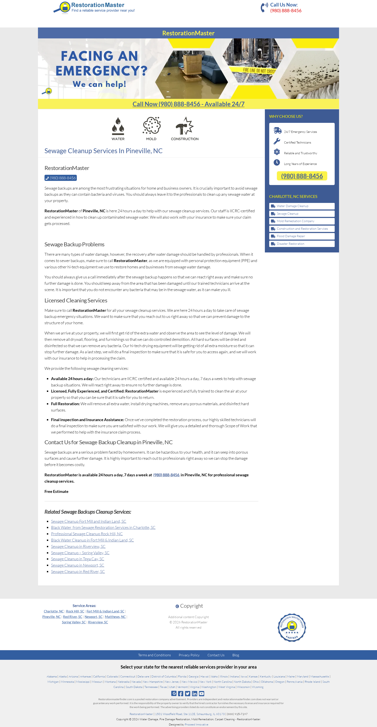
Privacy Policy (189, 655)
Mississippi (83, 681)
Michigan (53, 681)
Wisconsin (243, 687)
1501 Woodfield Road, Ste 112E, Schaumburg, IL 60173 (190, 714)
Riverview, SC (98, 622)
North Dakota (242, 681)
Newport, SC (94, 617)
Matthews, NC (115, 617)
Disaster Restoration (290, 243)
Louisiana (279, 676)
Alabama (52, 676)
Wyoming (258, 687)
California (99, 676)
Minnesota (67, 681)
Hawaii (204, 676)
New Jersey (172, 681)
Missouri (97, 681)
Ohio (256, 681)
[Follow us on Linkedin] (195, 693)
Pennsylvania (294, 681)
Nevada (136, 681)
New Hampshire (153, 681)
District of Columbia (163, 676)
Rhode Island (312, 681)
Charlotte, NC (54, 611)
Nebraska (123, 681)
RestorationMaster (141, 714)
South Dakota (134, 687)
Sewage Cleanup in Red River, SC (78, 571)
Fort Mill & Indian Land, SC (105, 611)
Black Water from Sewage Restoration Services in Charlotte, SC (103, 527)
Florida (182, 676)
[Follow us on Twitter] (187, 693)
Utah (172, 687)
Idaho (214, 676)
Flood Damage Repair (291, 236)
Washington (208, 687)
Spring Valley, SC (74, 622)
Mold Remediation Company (295, 221)
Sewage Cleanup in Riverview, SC (78, 546)
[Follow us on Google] (174, 693)
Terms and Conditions (154, 655)
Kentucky (265, 676)
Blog (235, 655)
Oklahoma (267, 681)
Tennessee (151, 687)
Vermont (182, 687)
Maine (291, 676)
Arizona (73, 676)
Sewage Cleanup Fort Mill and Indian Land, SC (88, 521)
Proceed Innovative (196, 724)
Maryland (302, 676)
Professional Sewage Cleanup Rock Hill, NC (87, 533)
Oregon (279, 681)
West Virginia (226, 687)
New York (205, 681)
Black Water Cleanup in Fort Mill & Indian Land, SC (92, 540)
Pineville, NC (51, 617)
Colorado (112, 676)
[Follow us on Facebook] (180, 693)
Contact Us (215, 655)
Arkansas (85, 676)
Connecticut (127, 676)
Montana (110, 681)
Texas (163, 687)
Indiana (234, 676)
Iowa (244, 676)
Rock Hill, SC (75, 611)
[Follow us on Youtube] (202, 693)
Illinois (224, 676)
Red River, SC (72, 617)
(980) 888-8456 (286, 10)
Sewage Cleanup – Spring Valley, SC (80, 552)
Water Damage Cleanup (292, 206)
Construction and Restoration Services (302, 228)
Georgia (193, 676)
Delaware (143, 676)
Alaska (63, 676)
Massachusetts (319, 676)
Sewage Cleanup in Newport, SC (77, 565)
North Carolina (223, 681)
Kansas (253, 676)
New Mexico (189, 681)
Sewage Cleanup (287, 213)
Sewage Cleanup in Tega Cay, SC (77, 558)
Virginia (194, 687)
